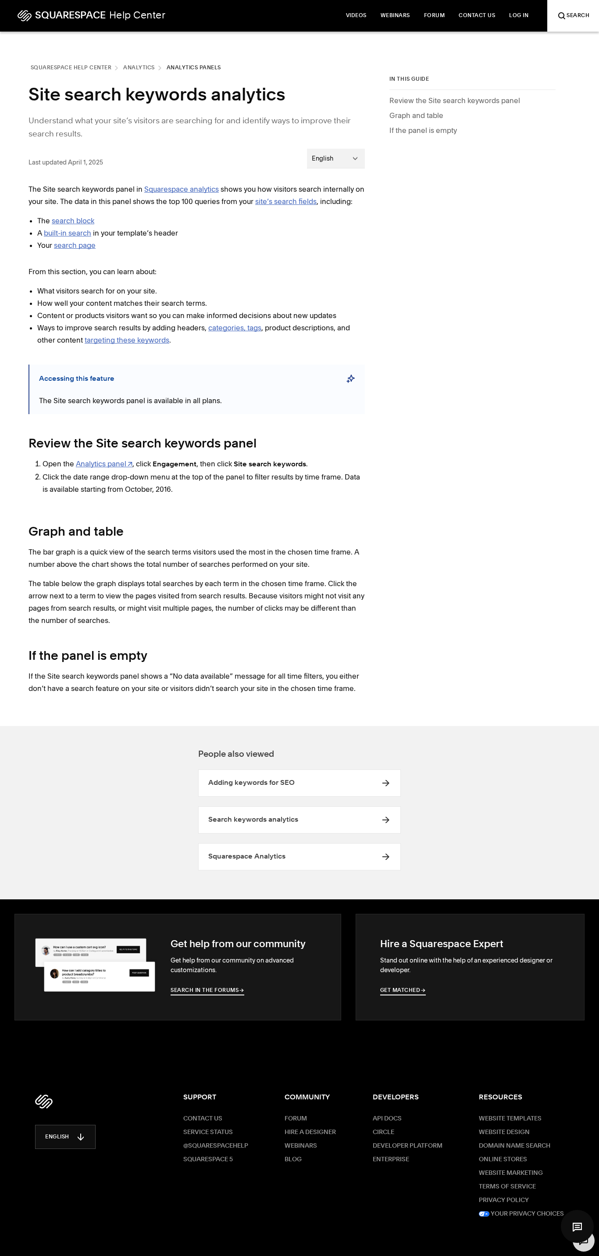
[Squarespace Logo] (44, 1101)
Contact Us (202, 1119)
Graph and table (416, 115)
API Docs (387, 1119)
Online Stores (503, 1159)
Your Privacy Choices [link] (526, 1214)
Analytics (139, 68)
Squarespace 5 (208, 1159)
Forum (296, 1119)
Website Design (504, 1132)
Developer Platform (407, 1146)
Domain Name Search (514, 1146)
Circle (383, 1132)
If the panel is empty (423, 130)
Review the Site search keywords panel (454, 100)
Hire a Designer (310, 1132)
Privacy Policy (504, 1200)
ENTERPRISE (391, 1159)
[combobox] (336, 158)
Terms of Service (507, 1187)
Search (578, 15)
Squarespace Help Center (71, 68)
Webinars (301, 1146)
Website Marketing (511, 1173)
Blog (293, 1159)
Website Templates (510, 1119)
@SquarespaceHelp (215, 1146)
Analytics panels (194, 68)
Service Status (208, 1132)
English (57, 1137)
